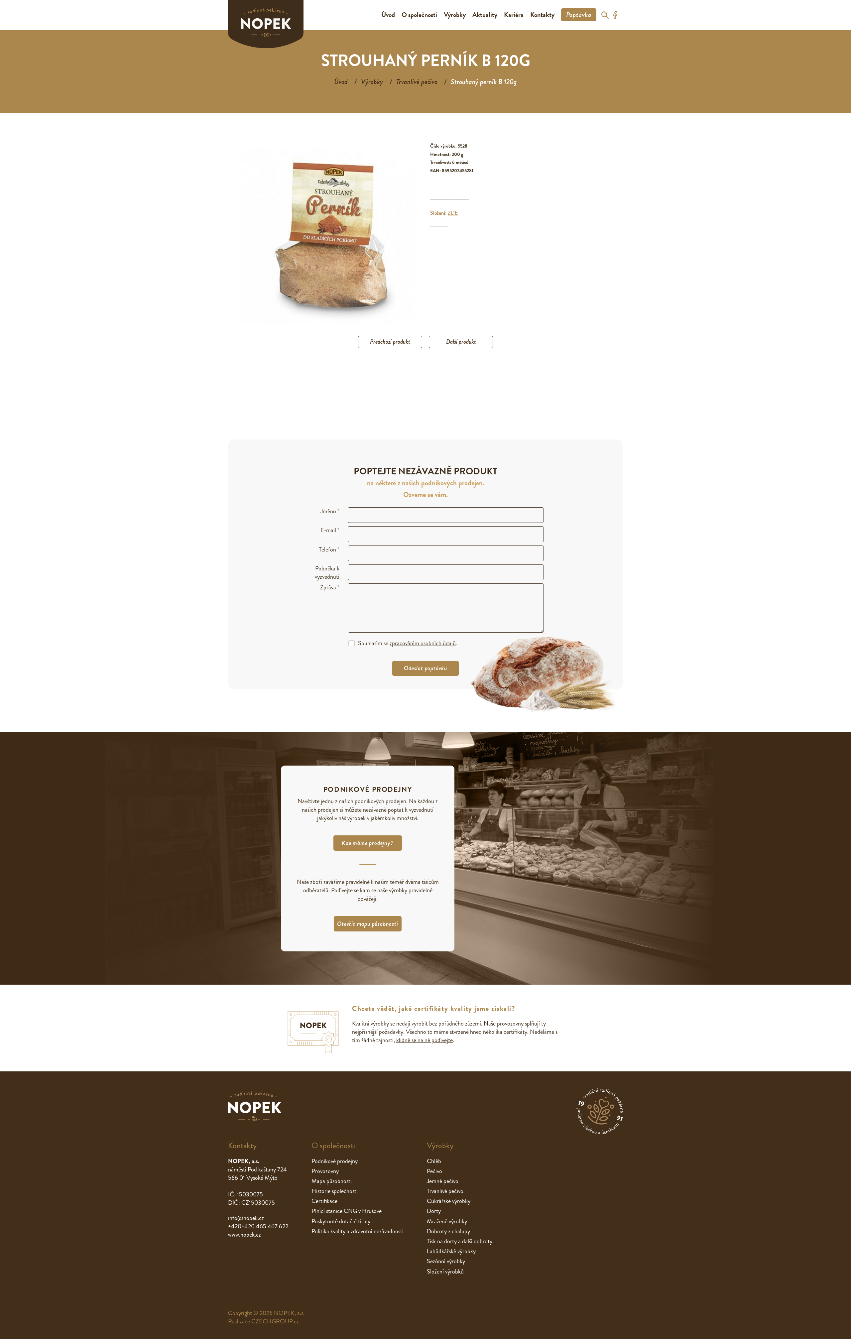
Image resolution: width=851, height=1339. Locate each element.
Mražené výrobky (447, 1221)
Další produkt (461, 341)
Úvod (388, 15)
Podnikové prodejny (334, 1161)
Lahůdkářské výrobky (451, 1251)
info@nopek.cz (246, 1218)
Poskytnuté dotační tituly (340, 1221)
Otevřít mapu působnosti (367, 923)
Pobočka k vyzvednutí (327, 572)
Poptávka (578, 15)
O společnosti (419, 15)
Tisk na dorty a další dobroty (459, 1241)
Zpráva (329, 587)
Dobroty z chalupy (448, 1231)
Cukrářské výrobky (448, 1201)
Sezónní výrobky (446, 1261)
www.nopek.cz (244, 1234)
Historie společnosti (334, 1191)
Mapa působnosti (331, 1181)
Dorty (434, 1211)
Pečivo (434, 1171)
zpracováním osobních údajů (423, 643)
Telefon (329, 550)
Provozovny (325, 1171)
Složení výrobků (445, 1271)
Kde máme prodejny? (367, 843)
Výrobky (455, 15)
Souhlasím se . (407, 643)
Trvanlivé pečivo (416, 82)
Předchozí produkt (390, 341)
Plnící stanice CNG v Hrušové (346, 1211)
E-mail (329, 530)
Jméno (329, 511)
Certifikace (324, 1201)
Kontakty (542, 15)
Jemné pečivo (442, 1181)
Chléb (434, 1161)
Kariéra (514, 15)
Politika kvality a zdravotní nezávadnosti (357, 1231)
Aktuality (484, 15)
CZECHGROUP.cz (275, 1321)
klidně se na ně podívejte (424, 1040)
